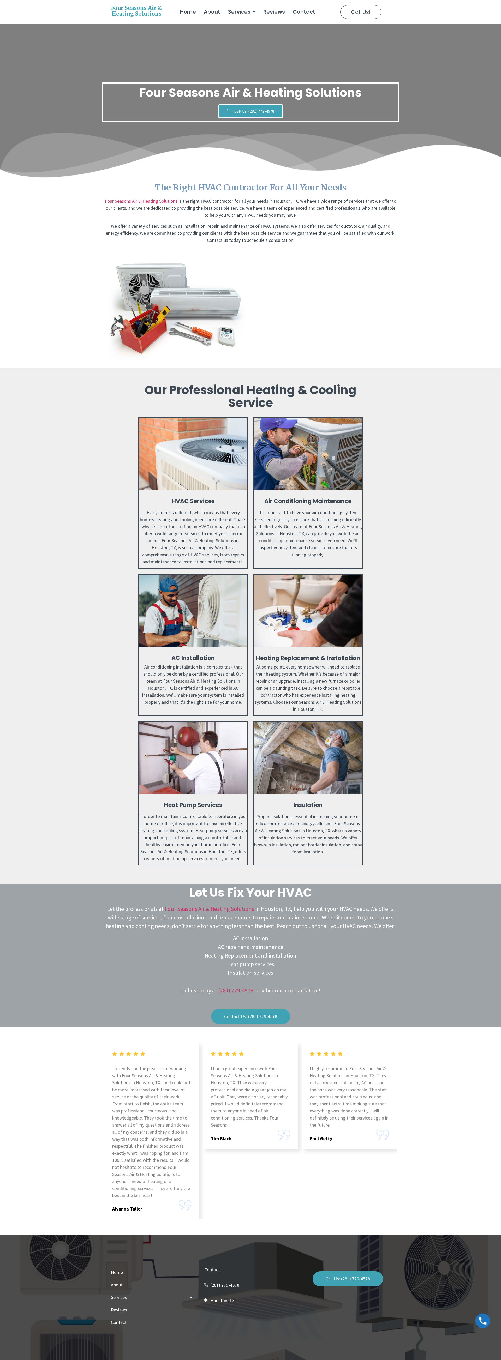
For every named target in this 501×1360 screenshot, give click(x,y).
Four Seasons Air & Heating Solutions (136, 11)
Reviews (274, 11)
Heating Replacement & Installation (308, 658)
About (212, 11)
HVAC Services (193, 501)
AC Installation (193, 658)
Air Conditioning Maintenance (307, 501)
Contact (304, 11)
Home (188, 11)
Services (239, 11)
